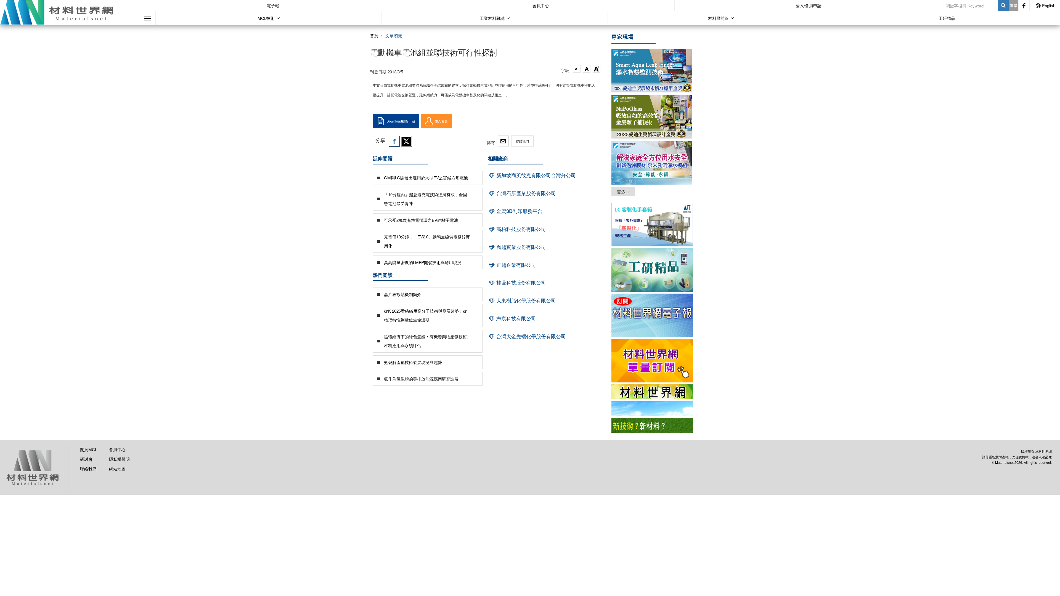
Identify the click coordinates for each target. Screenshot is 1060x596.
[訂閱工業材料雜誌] (652, 425)
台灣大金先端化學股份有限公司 (530, 336)
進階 (1013, 5)
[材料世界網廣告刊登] (652, 391)
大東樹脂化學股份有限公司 (525, 300)
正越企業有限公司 (515, 264)
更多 (621, 192)
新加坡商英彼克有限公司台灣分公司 (535, 175)
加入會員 (441, 121)
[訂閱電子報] (652, 315)
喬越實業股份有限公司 (520, 247)
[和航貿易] (652, 224)
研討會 (86, 459)
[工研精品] (652, 270)
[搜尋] (1003, 5)
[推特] (406, 141)
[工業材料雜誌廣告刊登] (652, 408)
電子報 (273, 5)
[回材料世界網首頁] (69, 12)
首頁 (374, 35)
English (1048, 5)
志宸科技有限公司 (515, 318)
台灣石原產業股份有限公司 (525, 193)
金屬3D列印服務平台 (518, 211)
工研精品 (947, 18)
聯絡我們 (522, 141)
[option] (652, 225)
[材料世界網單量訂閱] (652, 360)
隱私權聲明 (119, 459)
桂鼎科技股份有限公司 (520, 282)
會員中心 (540, 5)
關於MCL (88, 449)
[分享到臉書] (394, 141)
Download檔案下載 (400, 121)
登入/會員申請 (809, 5)
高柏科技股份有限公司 (520, 229)
